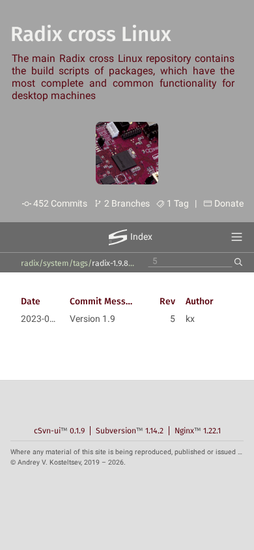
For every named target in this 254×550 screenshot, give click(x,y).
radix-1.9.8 (110, 263)
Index (141, 236)
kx (190, 318)
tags (80, 263)
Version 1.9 (92, 318)
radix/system (45, 263)
